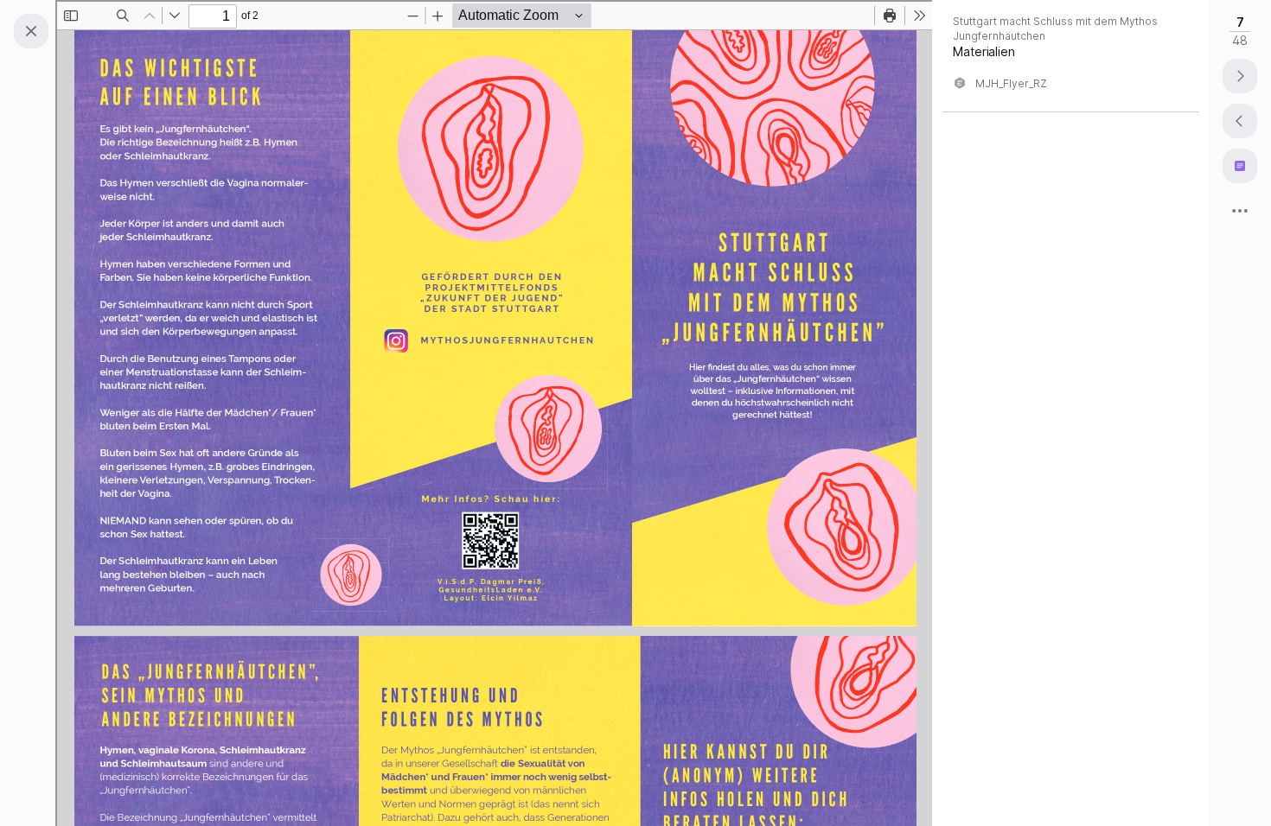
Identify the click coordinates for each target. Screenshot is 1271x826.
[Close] (31, 31)
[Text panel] (1240, 166)
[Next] (1240, 76)
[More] (1240, 211)
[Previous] (1240, 121)
